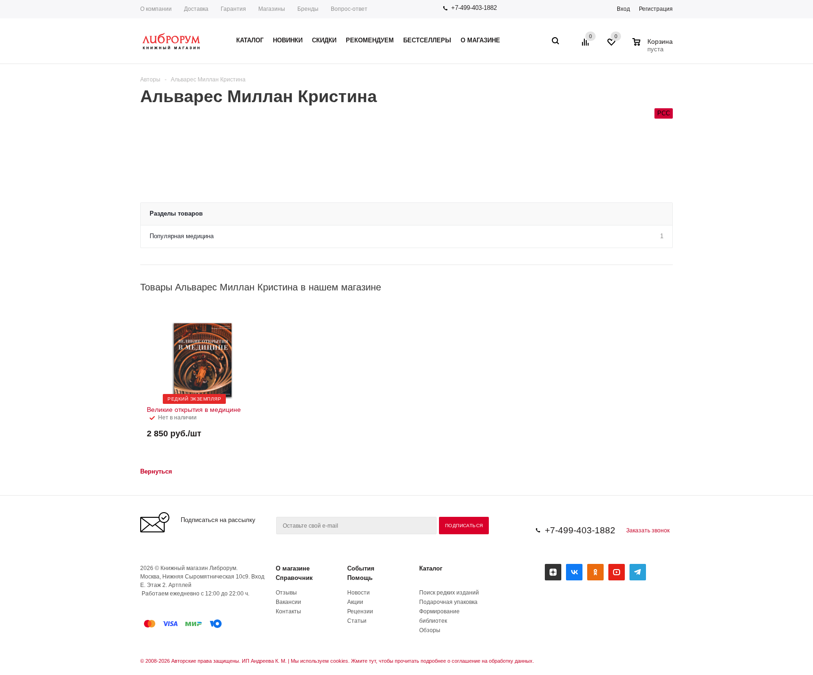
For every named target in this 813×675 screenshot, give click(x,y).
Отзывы (286, 592)
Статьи (357, 621)
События (361, 568)
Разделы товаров (176, 213)
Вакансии (288, 602)
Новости (358, 592)
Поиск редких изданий (449, 592)
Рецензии (360, 611)
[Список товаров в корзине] (654, 48)
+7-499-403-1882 (474, 7)
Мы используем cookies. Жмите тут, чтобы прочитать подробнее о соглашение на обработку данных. (412, 661)
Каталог (430, 568)
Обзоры (429, 630)
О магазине (293, 568)
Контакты (288, 611)
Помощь (360, 577)
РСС (663, 113)
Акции (355, 602)
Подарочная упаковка (448, 602)
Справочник (294, 577)
